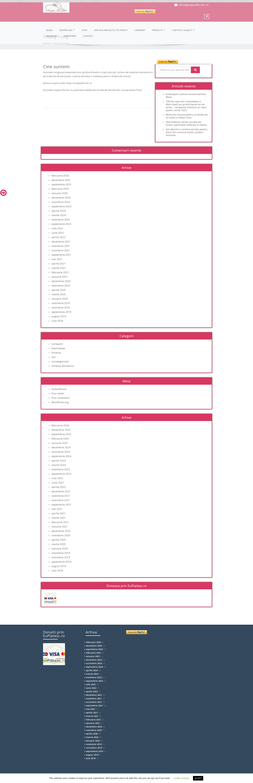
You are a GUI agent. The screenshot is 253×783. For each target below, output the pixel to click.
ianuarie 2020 (60, 298)
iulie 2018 (57, 320)
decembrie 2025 (61, 180)
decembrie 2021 (61, 241)
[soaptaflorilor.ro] (83, 7)
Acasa (49, 30)
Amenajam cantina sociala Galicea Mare (186, 96)
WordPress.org (60, 402)
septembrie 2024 (61, 206)
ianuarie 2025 (60, 193)
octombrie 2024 (61, 202)
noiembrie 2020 (61, 285)
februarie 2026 (60, 175)
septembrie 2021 (61, 254)
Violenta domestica (63, 365)
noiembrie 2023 (61, 219)
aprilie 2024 (59, 210)
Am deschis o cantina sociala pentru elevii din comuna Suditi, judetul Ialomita (186, 132)
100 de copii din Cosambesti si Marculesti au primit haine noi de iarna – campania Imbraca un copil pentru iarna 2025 (186, 106)
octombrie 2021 (61, 250)
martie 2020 (59, 294)
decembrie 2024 (61, 197)
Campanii (140, 30)
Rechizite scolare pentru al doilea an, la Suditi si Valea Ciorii (187, 116)
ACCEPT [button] (198, 778)
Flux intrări (58, 393)
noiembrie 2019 (61, 303)
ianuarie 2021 (60, 276)
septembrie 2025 (61, 184)
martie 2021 (59, 268)
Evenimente (58, 348)
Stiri (84, 30)
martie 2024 (59, 215)
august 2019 (59, 316)
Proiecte (157, 30)
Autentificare (59, 389)
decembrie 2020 (61, 281)
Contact (88, 35)
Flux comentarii (61, 397)
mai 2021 (57, 259)
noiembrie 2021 (61, 246)
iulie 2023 (57, 228)
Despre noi (65, 30)
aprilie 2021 (59, 263)
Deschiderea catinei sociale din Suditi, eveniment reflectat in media (186, 123)
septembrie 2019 (61, 312)
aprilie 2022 (59, 237)
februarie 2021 (60, 272)
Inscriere (51, 35)
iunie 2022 (58, 232)
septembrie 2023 (61, 224)
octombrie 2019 (61, 307)
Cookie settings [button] (181, 778)
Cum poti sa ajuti (182, 30)
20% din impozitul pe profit (111, 30)
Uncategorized (60, 361)
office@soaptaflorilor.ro (193, 5)
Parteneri (70, 35)
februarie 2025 (60, 188)
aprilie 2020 (59, 290)
